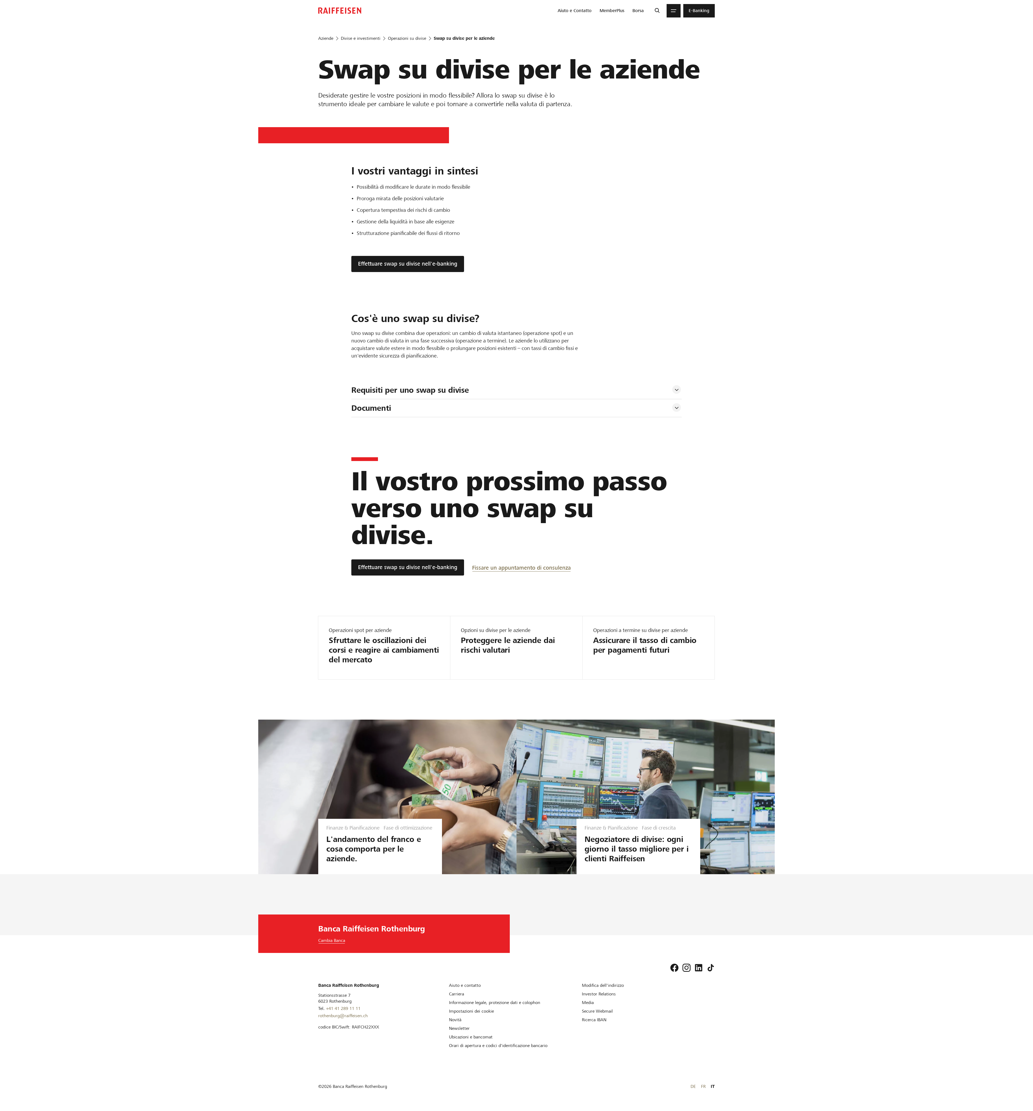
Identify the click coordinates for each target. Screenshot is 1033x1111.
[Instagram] (686, 968)
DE (693, 1086)
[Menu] (674, 10)
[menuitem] (575, 10)
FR (703, 1086)
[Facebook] (674, 968)
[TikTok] (711, 968)
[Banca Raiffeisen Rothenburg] (339, 11)
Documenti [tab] (371, 408)
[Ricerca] (657, 10)
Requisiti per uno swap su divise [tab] (410, 390)
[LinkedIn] (699, 968)
